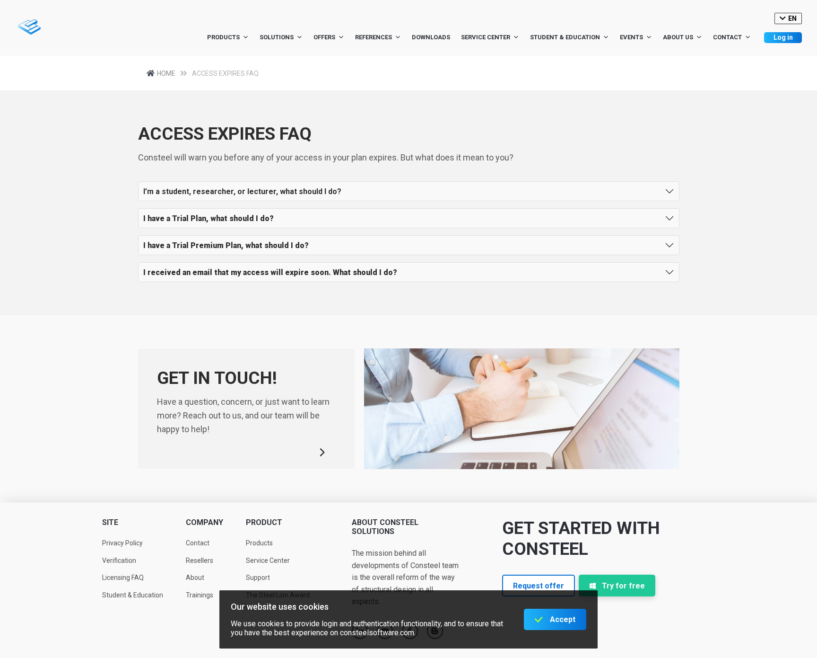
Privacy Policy (122, 543)
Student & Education (565, 37)
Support (258, 577)
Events (631, 37)
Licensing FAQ (123, 577)
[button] (409, 191)
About (195, 577)
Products (223, 37)
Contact (727, 37)
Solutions (277, 37)
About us (678, 37)
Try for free (623, 585)
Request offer (538, 585)
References (373, 37)
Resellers (199, 560)
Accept (562, 619)
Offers (324, 37)
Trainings (199, 595)
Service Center (485, 37)
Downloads (431, 37)
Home (166, 73)
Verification (119, 560)
